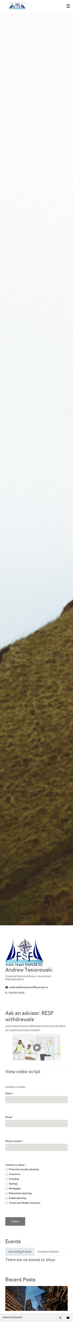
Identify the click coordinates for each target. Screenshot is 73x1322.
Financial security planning (24, 1169)
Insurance (14, 1174)
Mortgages (15, 1188)
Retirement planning (20, 1193)
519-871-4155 (19, 992)
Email (9, 1117)
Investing (14, 1178)
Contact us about (15, 1164)
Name (9, 1093)
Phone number (14, 1141)
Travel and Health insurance (24, 1202)
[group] (36, 1186)
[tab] (19, 1251)
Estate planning (17, 1198)
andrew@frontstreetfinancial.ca (28, 987)
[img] (36, 462)
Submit (15, 1221)
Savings (13, 1183)
